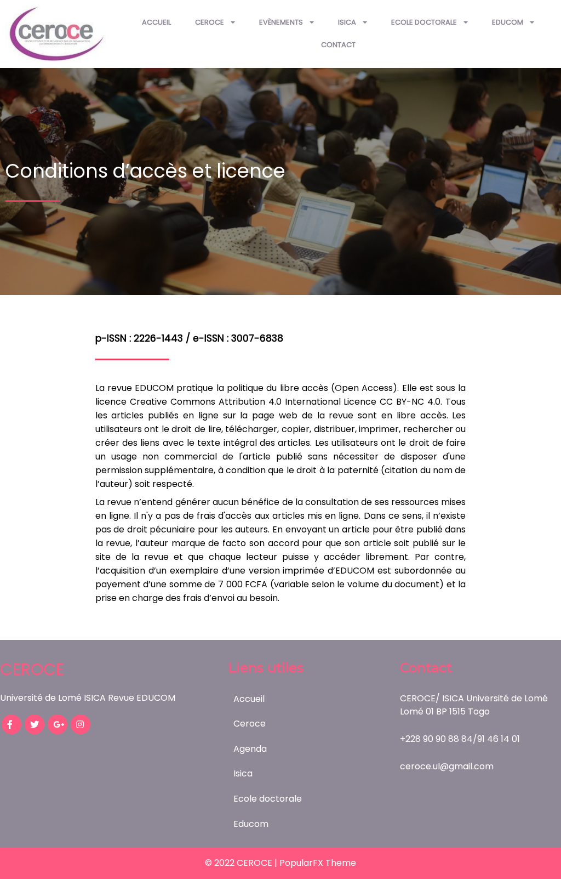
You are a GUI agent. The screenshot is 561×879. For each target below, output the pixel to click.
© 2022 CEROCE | (242, 863)
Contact (338, 44)
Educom (507, 22)
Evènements (281, 22)
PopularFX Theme (317, 863)
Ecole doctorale (424, 22)
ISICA (347, 22)
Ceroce (209, 22)
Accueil (156, 22)
